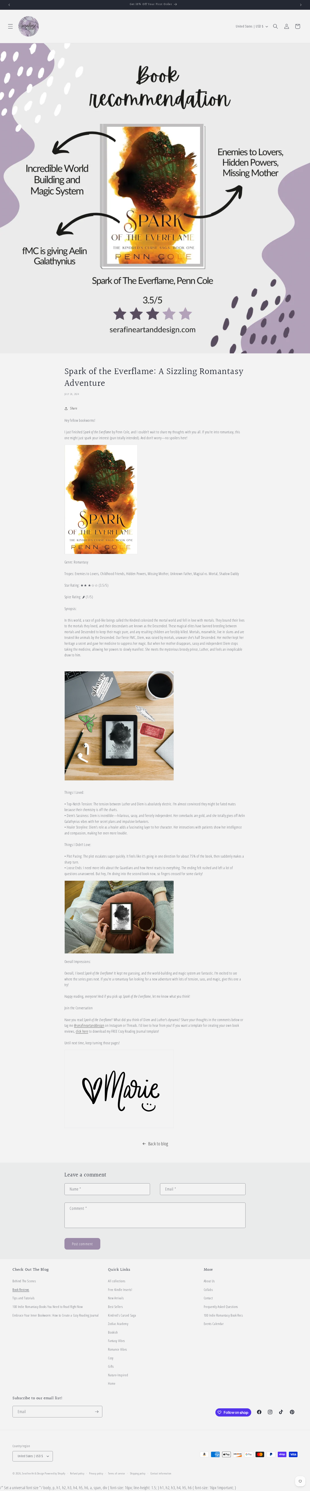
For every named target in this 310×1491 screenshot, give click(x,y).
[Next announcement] (301, 5)
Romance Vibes (117, 1349)
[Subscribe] (96, 1412)
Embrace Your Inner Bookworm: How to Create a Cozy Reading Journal (55, 1315)
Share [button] (73, 408)
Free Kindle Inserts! (120, 1289)
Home (112, 1383)
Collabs (208, 1289)
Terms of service (116, 1473)
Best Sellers (115, 1306)
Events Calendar (214, 1323)
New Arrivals (116, 1298)
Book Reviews (20, 1289)
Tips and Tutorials (23, 1298)
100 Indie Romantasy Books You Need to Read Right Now (47, 1306)
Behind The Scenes (24, 1281)
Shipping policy (138, 1473)
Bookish (113, 1332)
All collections (116, 1281)
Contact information (161, 1473)
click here (82, 1031)
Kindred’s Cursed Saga (122, 1315)
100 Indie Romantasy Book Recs (223, 1315)
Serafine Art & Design (33, 1473)
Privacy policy (96, 1473)
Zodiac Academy (118, 1323)
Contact (208, 1298)
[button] (10, 26)
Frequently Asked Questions (221, 1306)
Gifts (111, 1366)
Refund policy (77, 1473)
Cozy (110, 1358)
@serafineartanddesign (89, 1025)
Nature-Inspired (118, 1375)
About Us (209, 1281)
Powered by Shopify (55, 1473)
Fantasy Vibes (116, 1340)
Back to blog (158, 1144)
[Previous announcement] (9, 5)
